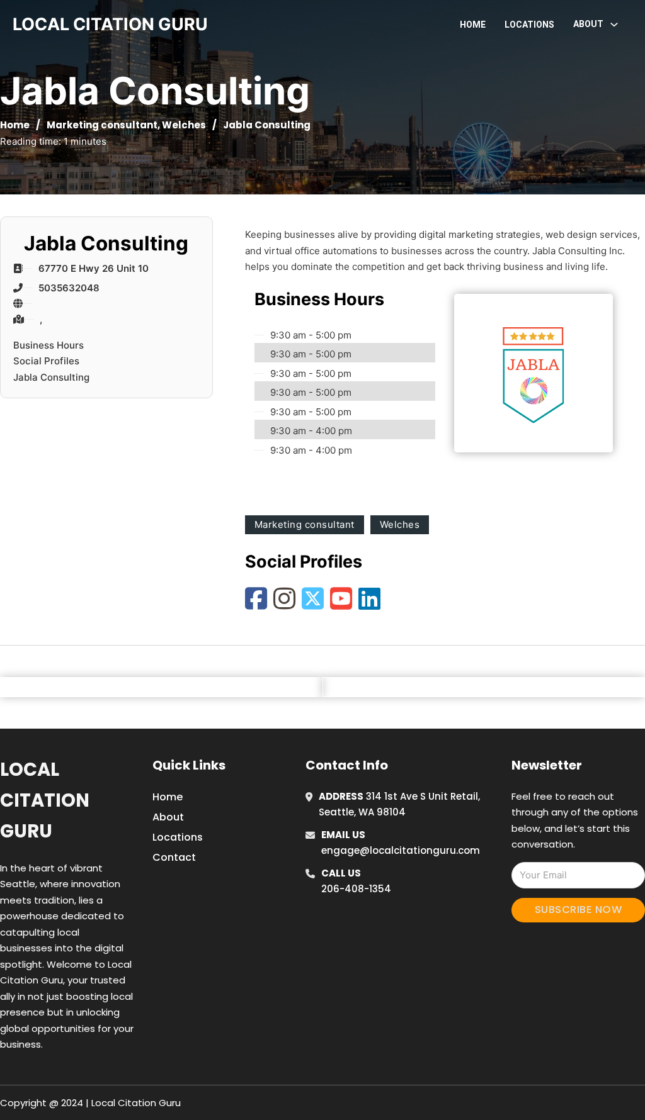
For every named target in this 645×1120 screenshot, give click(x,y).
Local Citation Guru (44, 800)
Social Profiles (46, 361)
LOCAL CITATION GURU (110, 24)
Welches (184, 125)
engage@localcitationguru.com (400, 850)
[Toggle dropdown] (614, 24)
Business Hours (48, 345)
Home (473, 25)
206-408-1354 (356, 888)
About (168, 817)
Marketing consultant (102, 125)
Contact (174, 857)
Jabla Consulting (51, 377)
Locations (529, 25)
